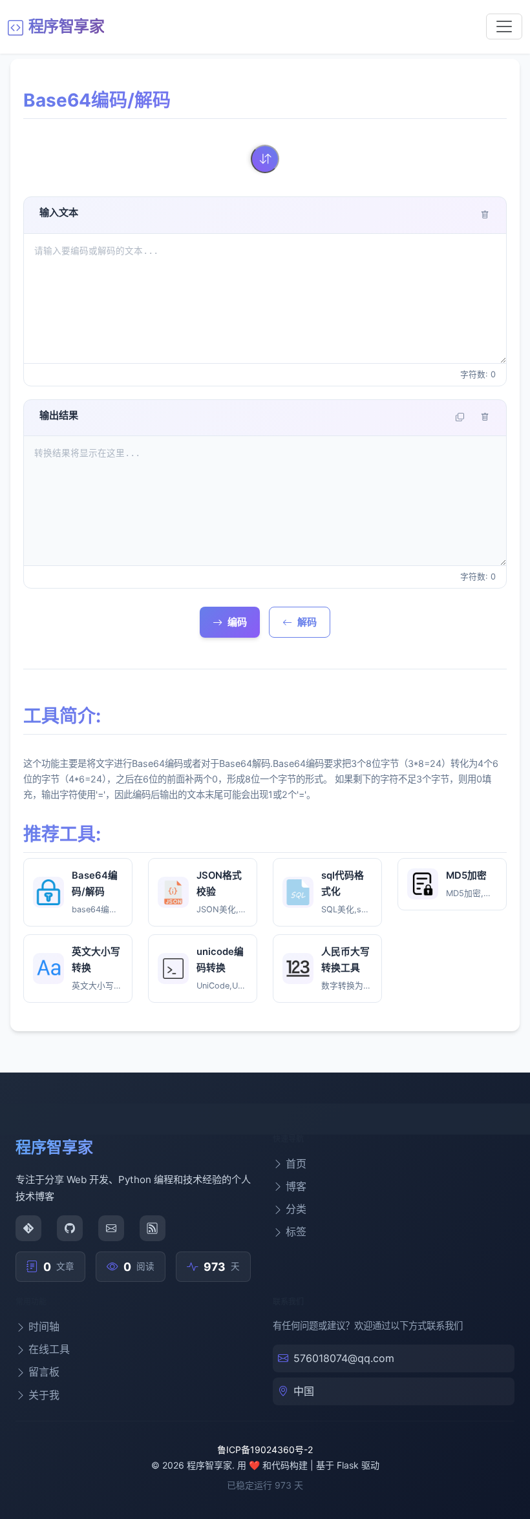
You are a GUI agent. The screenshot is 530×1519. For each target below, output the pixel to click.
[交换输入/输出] (265, 159)
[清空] (485, 215)
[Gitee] (28, 1228)
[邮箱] (111, 1228)
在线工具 (49, 1349)
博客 (296, 1186)
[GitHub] (70, 1228)
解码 (307, 622)
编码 (237, 622)
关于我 (43, 1394)
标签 (296, 1231)
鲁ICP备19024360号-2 (265, 1449)
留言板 (43, 1371)
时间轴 (43, 1326)
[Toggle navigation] (504, 26)
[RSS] (152, 1228)
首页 (296, 1163)
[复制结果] (460, 418)
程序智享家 (66, 26)
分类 (296, 1208)
